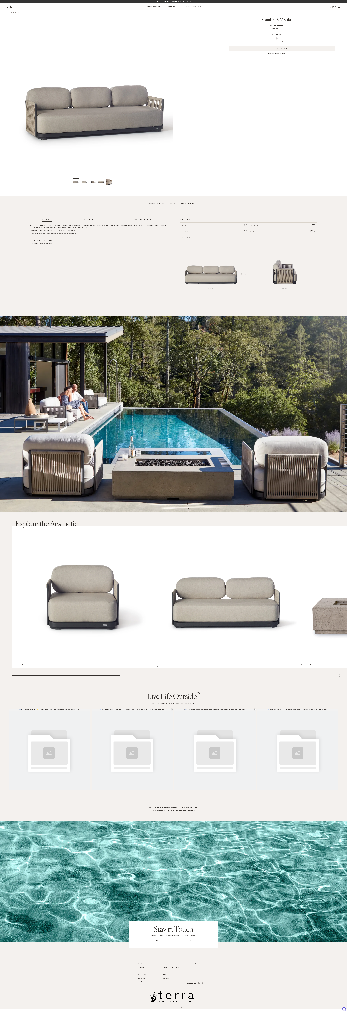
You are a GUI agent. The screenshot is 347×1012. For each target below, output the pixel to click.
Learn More (282, 53)
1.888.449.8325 (193, 960)
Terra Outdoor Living (176, 1007)
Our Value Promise (276, 28)
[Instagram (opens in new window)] (199, 983)
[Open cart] (339, 7)
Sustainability (141, 967)
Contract (191, 978)
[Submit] (190, 940)
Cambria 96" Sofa (15, 12)
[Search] (330, 7)
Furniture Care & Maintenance (172, 960)
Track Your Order (168, 963)
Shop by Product (153, 6)
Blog (139, 971)
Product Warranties (168, 971)
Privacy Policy (141, 978)
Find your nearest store (197, 968)
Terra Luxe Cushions (142, 219)
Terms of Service (142, 974)
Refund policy (141, 981)
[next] (176, 98)
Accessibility (167, 978)
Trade (189, 973)
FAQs (164, 974)
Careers (140, 960)
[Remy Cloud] (277, 38)
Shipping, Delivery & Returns (171, 967)
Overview (47, 219)
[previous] (8, 98)
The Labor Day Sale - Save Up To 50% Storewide (173, 1)
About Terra (141, 963)
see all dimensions (185, 237)
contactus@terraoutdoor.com (197, 963)
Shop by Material (173, 6)
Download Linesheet (189, 203)
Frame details (91, 219)
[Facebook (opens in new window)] (202, 983)
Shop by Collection (194, 6)
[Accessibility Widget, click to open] (344, 1009)
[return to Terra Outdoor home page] (10, 6)
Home (8, 12)
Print (337, 12)
